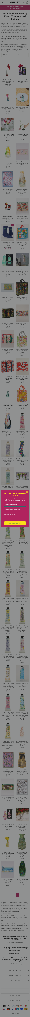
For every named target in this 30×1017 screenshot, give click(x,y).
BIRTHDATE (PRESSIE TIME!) (10, 514)
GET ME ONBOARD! (15, 523)
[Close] (27, 492)
